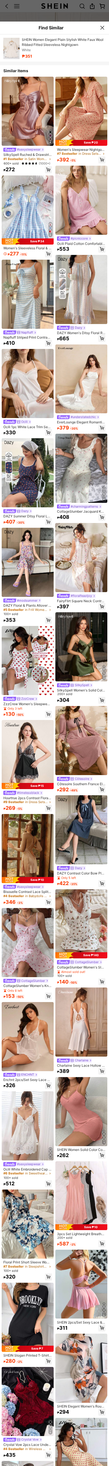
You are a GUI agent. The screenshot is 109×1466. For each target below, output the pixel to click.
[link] (23, 149)
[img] (28, 241)
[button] (48, 169)
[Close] (102, 27)
